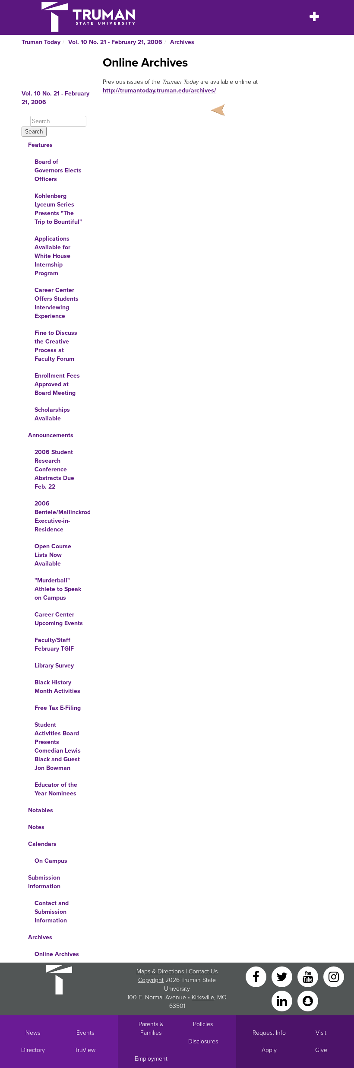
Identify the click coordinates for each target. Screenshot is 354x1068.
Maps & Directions (160, 971)
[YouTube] (309, 976)
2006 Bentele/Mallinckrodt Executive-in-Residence (62, 516)
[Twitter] (283, 976)
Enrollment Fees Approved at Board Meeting (57, 384)
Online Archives (57, 954)
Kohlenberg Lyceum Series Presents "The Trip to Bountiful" (58, 209)
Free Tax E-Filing (58, 708)
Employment (151, 1058)
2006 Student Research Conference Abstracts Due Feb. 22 (54, 469)
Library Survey (54, 665)
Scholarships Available (52, 414)
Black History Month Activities (57, 687)
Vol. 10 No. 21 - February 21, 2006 (115, 42)
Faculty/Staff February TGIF (54, 644)
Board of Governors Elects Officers (58, 170)
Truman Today (41, 42)
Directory (33, 1050)
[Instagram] (334, 976)
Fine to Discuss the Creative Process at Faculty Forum (56, 345)
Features (40, 145)
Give (321, 1050)
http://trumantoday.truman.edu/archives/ (159, 90)
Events (85, 1032)
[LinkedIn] (283, 1000)
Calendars (42, 844)
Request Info (269, 1032)
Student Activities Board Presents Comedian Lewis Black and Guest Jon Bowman (58, 746)
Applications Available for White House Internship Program (52, 256)
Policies (203, 1024)
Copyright (151, 980)
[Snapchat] (308, 1000)
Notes (36, 827)
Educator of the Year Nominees (56, 789)
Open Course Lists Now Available (53, 555)
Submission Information (44, 882)
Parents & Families (151, 1028)
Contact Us (203, 971)
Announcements (50, 435)
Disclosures (203, 1041)
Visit (321, 1032)
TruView (85, 1050)
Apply (269, 1050)
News (32, 1032)
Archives (182, 42)
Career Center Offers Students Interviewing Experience (57, 303)
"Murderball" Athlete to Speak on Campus (58, 589)
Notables (40, 810)
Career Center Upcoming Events (59, 619)
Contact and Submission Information (52, 912)
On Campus (51, 861)
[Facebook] (257, 976)
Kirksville (203, 997)
